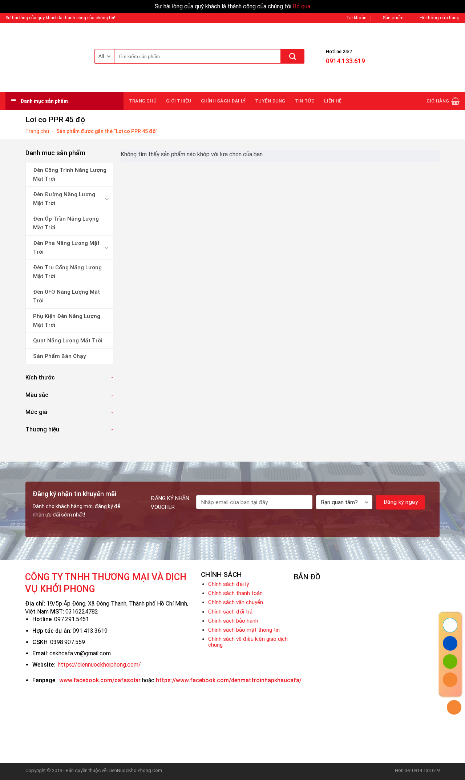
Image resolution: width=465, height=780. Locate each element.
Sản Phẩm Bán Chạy (59, 356)
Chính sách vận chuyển (235, 602)
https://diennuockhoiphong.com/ (99, 664)
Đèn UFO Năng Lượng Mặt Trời (66, 296)
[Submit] (292, 56)
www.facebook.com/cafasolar (100, 680)
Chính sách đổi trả (230, 611)
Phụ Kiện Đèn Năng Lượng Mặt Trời (66, 320)
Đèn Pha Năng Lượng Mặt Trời (66, 247)
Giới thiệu (178, 101)
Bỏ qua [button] (301, 6)
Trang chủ (143, 101)
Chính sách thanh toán (235, 593)
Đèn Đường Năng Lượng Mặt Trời (64, 198)
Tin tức (305, 101)
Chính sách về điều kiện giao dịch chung (248, 642)
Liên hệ (332, 101)
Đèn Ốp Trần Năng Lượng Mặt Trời (66, 223)
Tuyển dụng (270, 101)
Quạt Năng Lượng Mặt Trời (67, 340)
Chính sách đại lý (223, 101)
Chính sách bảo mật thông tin (244, 630)
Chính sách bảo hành (233, 621)
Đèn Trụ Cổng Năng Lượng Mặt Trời (67, 272)
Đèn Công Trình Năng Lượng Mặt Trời (69, 174)
